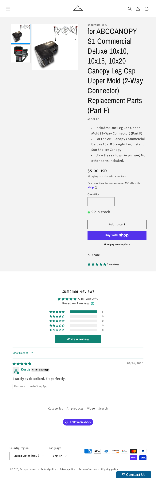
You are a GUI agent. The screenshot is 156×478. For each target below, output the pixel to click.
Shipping (93, 176)
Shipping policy (109, 469)
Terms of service (88, 469)
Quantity (93, 194)
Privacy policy (67, 469)
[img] (22, 364)
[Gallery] (44, 47)
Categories (55, 408)
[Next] (72, 47)
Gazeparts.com (28, 469)
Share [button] (96, 255)
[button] (8, 9)
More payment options (117, 244)
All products (75, 408)
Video (91, 408)
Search (103, 408)
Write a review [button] (78, 339)
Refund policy (48, 469)
